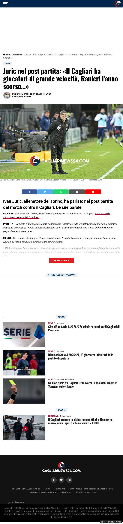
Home (6, 54)
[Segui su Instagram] (69, 480)
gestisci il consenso (16, 502)
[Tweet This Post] (45, 191)
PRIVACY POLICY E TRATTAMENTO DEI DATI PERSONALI (91, 488)
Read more (60, 260)
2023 (27, 54)
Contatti (48, 488)
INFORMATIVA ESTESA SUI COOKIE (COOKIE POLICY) (50, 492)
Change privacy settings (111, 522)
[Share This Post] (61, 191)
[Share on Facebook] (30, 191)
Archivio (17, 54)
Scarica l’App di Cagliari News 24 (24, 488)
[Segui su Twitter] (61, 480)
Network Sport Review (86, 492)
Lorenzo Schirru (23, 96)
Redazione (60, 488)
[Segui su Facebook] (54, 480)
